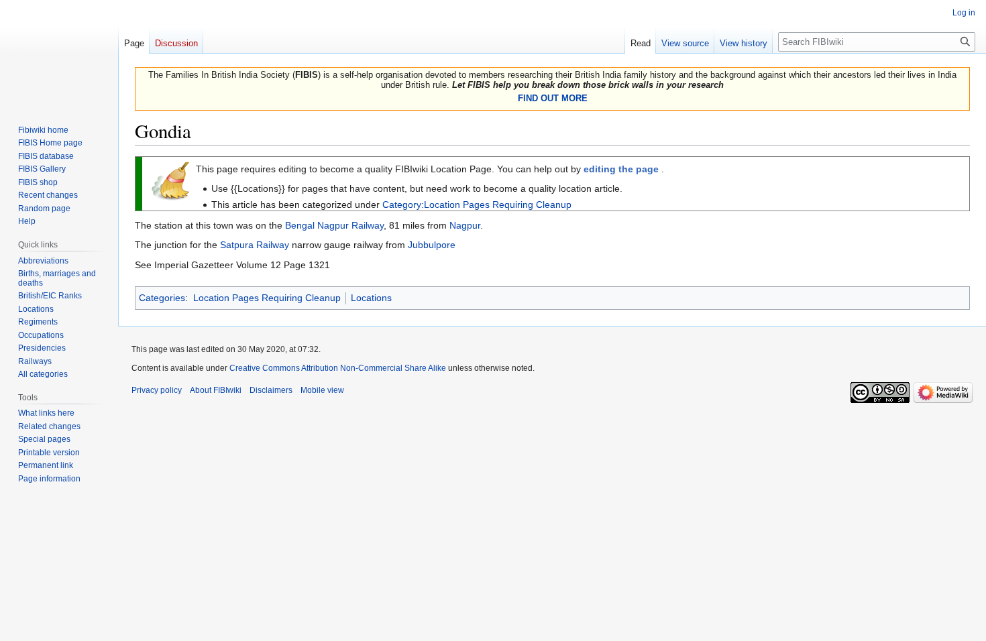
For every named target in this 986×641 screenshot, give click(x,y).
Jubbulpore (431, 244)
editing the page (621, 169)
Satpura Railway (254, 244)
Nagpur (464, 225)
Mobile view (322, 390)
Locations (371, 297)
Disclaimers (271, 390)
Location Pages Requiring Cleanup (267, 297)
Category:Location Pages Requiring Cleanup (476, 204)
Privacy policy (156, 390)
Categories (162, 297)
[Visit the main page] (59, 53)
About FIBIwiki (215, 390)
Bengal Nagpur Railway (334, 225)
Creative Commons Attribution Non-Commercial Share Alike (337, 368)
